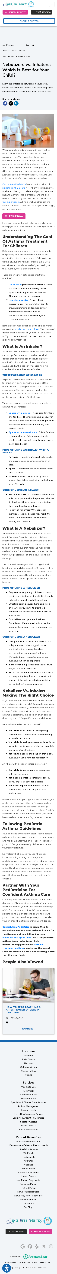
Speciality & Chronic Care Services (28, 1102)
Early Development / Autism (29, 1114)
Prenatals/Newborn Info (28, 1141)
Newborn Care (28, 1098)
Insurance (28, 1160)
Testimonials (28, 1157)
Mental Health (28, 1110)
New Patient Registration (28, 1180)
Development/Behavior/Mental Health (29, 1145)
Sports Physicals (28, 1121)
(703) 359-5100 (43, 12)
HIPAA (35, 1262)
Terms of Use (45, 1262)
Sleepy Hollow (28, 1071)
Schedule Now (41, 1231)
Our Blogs (28, 1207)
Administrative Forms (28, 1172)
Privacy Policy (10, 1262)
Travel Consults (29, 1125)
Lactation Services (28, 1129)
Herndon (28, 1063)
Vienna (28, 1074)
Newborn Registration (28, 1191)
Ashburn (28, 1055)
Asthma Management (28, 1106)
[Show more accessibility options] (6, 1268)
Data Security (24, 1262)
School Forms (28, 1168)
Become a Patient (28, 1184)
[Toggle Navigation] (51, 4)
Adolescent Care (28, 1094)
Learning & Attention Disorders (28, 1117)
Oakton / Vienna (28, 1067)
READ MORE (27, 1029)
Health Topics (29, 1176)
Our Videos (28, 1203)
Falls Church (28, 1059)
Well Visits (28, 1153)
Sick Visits (28, 1090)
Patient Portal (28, 1187)
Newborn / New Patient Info (28, 1195)
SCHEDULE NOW (13, 216)
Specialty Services (28, 1149)
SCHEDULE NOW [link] (17, 12)
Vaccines (28, 1164)
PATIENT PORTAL (29, 21)
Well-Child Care (28, 1086)
